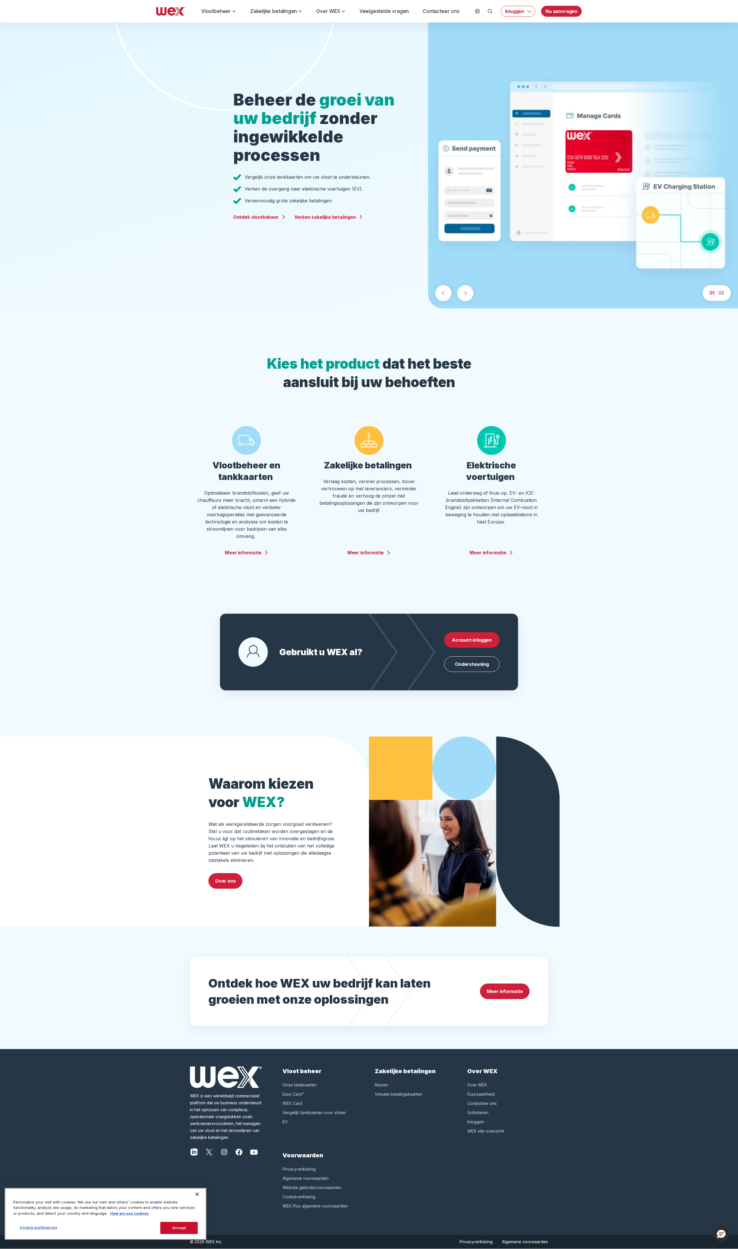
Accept (179, 1227)
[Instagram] (224, 1151)
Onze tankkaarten (300, 1084)
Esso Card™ (293, 1094)
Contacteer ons (441, 11)
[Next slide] (465, 293)
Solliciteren (477, 1112)
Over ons (225, 881)
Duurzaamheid (481, 1094)
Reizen (381, 1084)
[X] (209, 1151)
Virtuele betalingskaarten (398, 1094)
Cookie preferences (38, 1227)
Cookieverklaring (299, 1196)
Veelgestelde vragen (384, 11)
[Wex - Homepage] (170, 11)
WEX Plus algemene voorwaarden (315, 1205)
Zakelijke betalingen (273, 11)
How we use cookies (129, 1213)
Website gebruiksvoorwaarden (312, 1187)
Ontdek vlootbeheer (256, 217)
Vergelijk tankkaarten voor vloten (314, 1112)
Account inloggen (472, 640)
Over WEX (328, 11)
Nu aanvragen (561, 11)
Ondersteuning (472, 664)
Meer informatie (243, 552)
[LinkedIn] (194, 1151)
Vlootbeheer (216, 11)
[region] (105, 1214)
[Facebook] (239, 1151)
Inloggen (514, 11)
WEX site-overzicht (485, 1131)
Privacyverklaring (299, 1169)
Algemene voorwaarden (306, 1178)
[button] (721, 1234)
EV (285, 1121)
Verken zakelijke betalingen (325, 217)
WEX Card (292, 1103)
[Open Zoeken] (490, 11)
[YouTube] (254, 1151)
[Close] (197, 1194)
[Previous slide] (443, 293)
